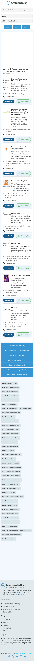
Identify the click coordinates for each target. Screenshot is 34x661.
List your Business (9, 606)
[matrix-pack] (6, 244)
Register (8, 27)
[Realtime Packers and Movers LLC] (6, 84)
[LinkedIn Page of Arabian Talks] (21, 656)
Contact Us (6, 620)
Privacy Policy (7, 628)
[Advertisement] (17, 50)
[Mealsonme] (7, 214)
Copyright (6, 625)
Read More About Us (16, 595)
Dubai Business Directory (11, 604)
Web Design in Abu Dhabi (24, 653)
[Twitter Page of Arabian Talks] (13, 656)
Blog (25, 27)
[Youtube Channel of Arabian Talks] (25, 656)
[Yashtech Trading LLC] (6, 183)
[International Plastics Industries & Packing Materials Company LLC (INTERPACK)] (6, 111)
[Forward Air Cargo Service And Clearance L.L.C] (6, 149)
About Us (6, 623)
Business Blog (7, 612)
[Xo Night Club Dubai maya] (6, 278)
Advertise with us (9, 631)
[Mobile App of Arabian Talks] (17, 656)
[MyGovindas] (7, 309)
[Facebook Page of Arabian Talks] (9, 656)
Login (17, 27)
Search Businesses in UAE (11, 609)
